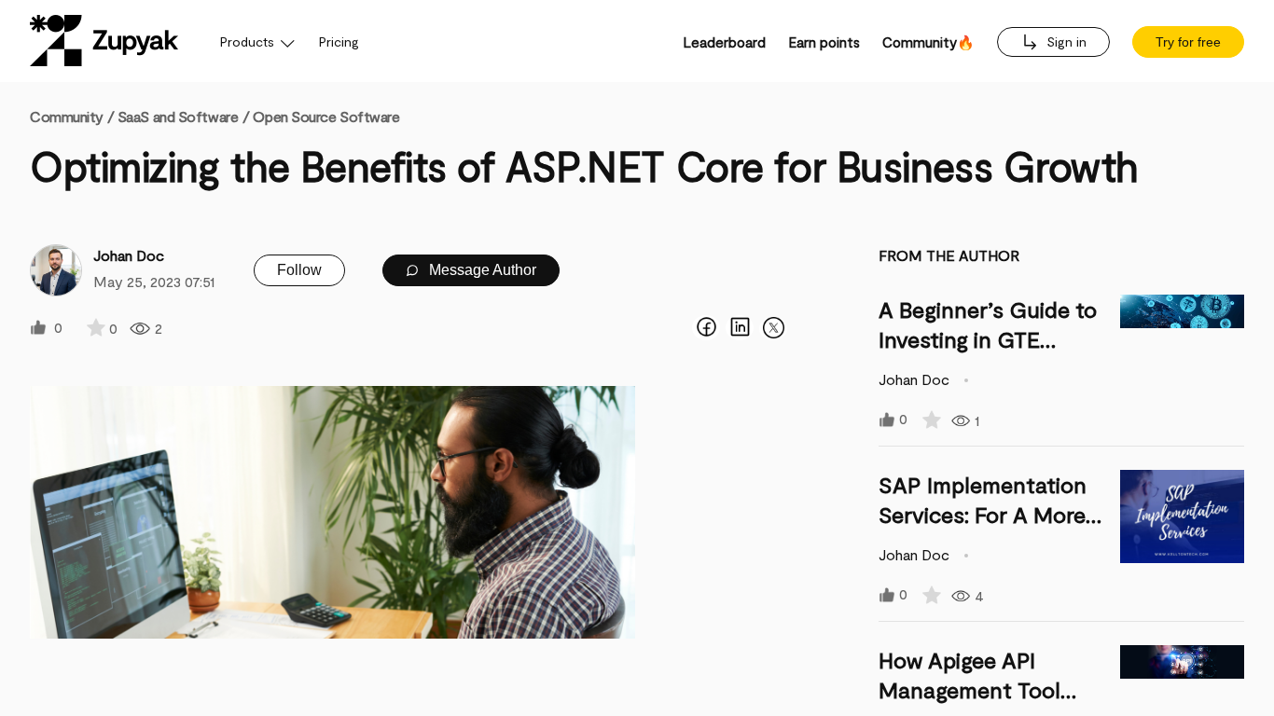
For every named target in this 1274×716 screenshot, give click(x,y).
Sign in (1065, 41)
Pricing (339, 41)
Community (72, 116)
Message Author (480, 270)
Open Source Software (326, 116)
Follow (299, 270)
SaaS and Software (178, 116)
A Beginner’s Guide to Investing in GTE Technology (988, 339)
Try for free (1188, 41)
